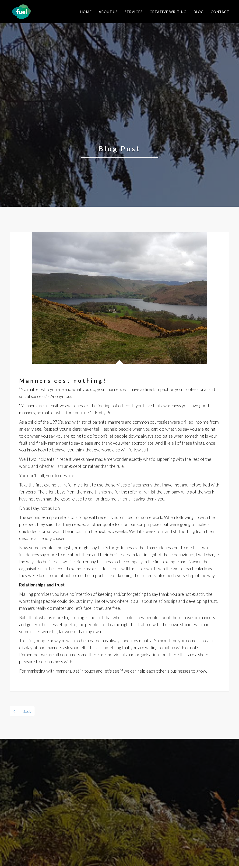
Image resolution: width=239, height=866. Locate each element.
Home (86, 12)
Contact (220, 12)
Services (134, 12)
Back (26, 711)
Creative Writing (168, 12)
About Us (108, 12)
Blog (198, 12)
